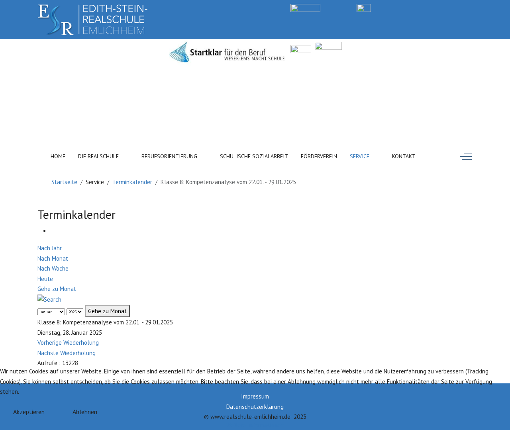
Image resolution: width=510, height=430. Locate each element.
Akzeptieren (29, 412)
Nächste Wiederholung (66, 353)
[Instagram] (435, 7)
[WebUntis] (305, 7)
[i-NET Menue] (402, 7)
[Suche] (49, 299)
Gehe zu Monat (56, 289)
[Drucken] (52, 231)
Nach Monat (52, 258)
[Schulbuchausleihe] (469, 7)
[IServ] (364, 7)
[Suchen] (442, 155)
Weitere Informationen (255, 425)
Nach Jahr (49, 248)
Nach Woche (53, 268)
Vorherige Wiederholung (68, 342)
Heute (45, 279)
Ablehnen (85, 412)
